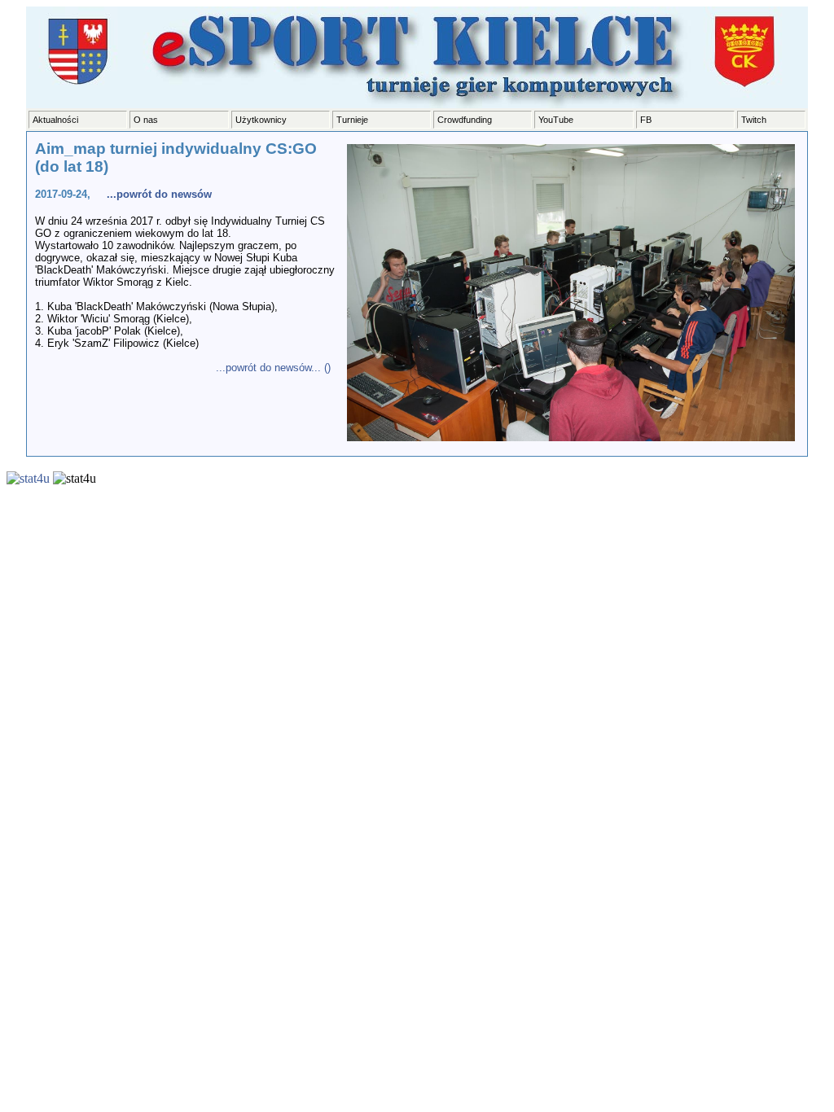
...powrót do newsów (159, 194)
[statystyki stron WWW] (28, 478)
